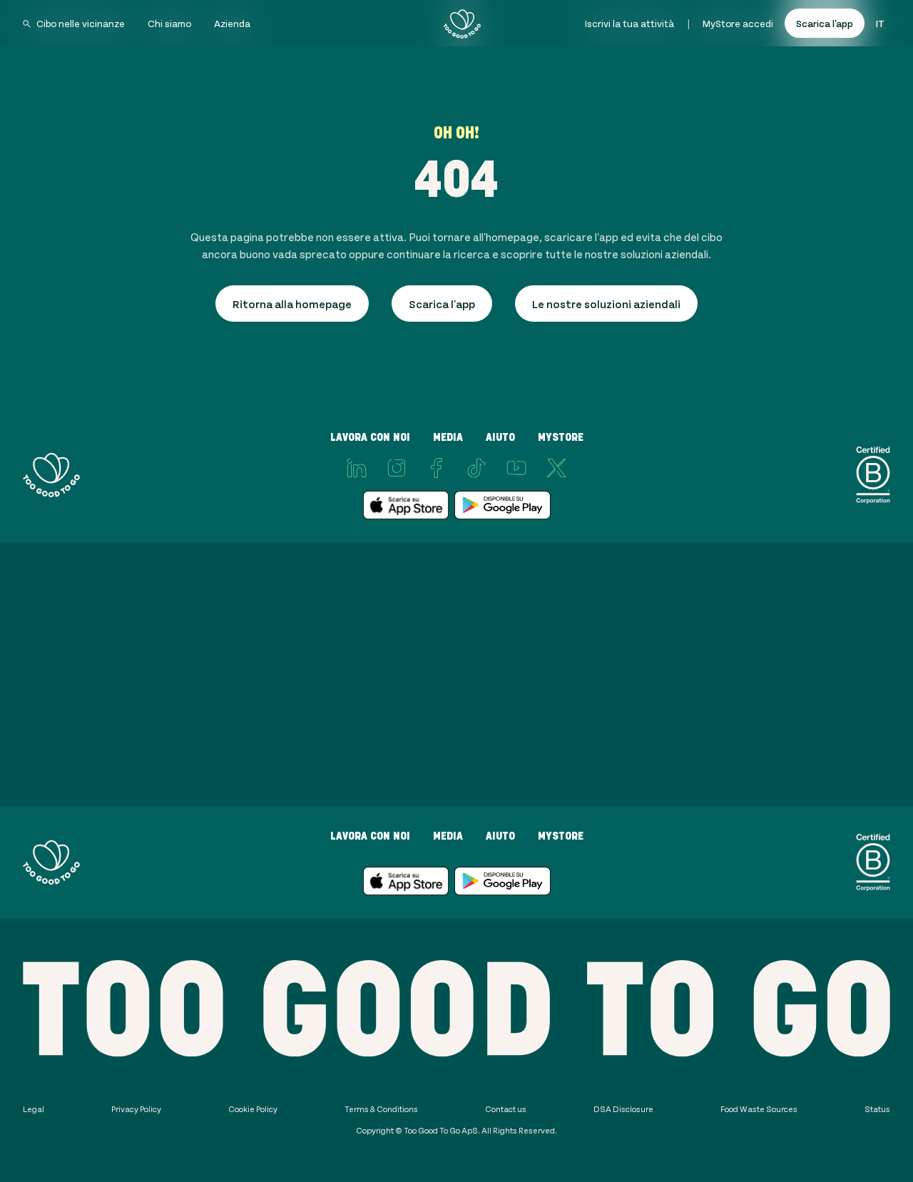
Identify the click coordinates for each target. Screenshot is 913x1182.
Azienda (232, 23)
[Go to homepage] (462, 23)
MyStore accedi (738, 23)
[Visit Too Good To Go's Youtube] (516, 468)
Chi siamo (169, 23)
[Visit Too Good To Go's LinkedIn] (356, 468)
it (880, 23)
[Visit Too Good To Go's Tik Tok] (476, 468)
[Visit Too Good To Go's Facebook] (436, 468)
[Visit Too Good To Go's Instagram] (396, 468)
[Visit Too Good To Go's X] (556, 468)
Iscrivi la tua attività (629, 23)
